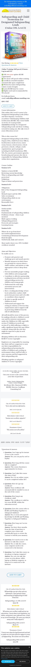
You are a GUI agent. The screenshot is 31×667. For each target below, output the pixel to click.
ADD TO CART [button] (8, 106)
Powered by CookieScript (15, 665)
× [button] (29, 647)
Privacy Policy (4, 658)
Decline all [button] (22, 661)
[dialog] (15, 656)
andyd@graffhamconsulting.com (18, 98)
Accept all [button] (8, 661)
